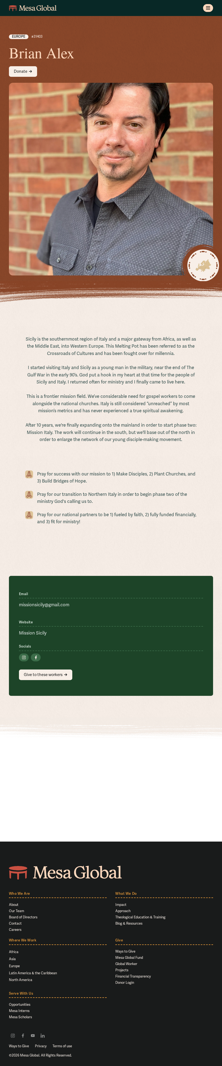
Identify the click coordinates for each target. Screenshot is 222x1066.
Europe (14, 966)
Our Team (16, 911)
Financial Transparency (133, 976)
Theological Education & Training (140, 917)
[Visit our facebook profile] (23, 1035)
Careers (15, 929)
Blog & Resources (128, 923)
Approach (122, 911)
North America (20, 980)
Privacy (41, 1046)
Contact (15, 923)
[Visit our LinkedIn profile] (43, 1035)
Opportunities (19, 1004)
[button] (208, 8)
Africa (13, 952)
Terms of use (62, 1046)
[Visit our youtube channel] (33, 1035)
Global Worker (126, 964)
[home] (33, 8)
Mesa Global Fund (129, 957)
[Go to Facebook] (36, 657)
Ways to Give (125, 951)
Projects (121, 970)
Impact (120, 904)
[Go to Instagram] (24, 657)
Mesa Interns (19, 1010)
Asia (12, 959)
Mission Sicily (33, 633)
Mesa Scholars (20, 1017)
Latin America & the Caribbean (33, 973)
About (13, 904)
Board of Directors (23, 917)
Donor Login (124, 982)
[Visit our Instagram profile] (13, 1035)
